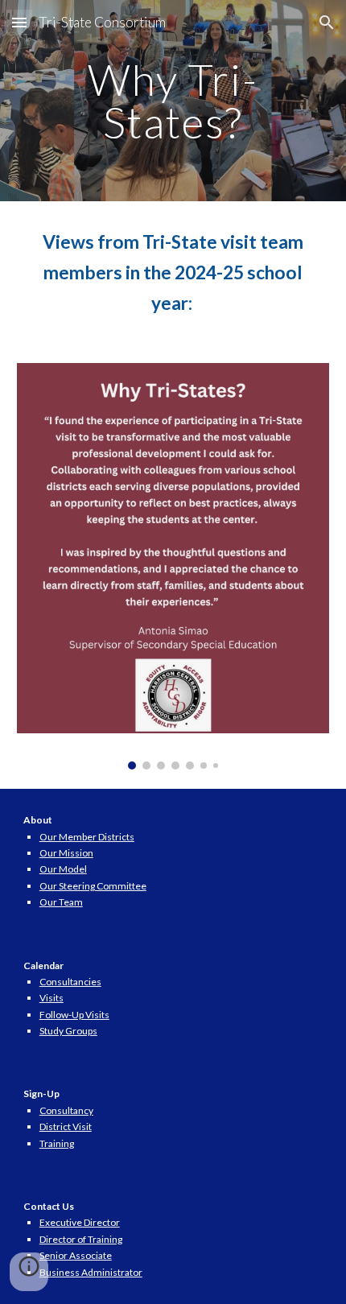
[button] (19, 22)
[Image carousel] (173, 566)
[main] (173, 101)
